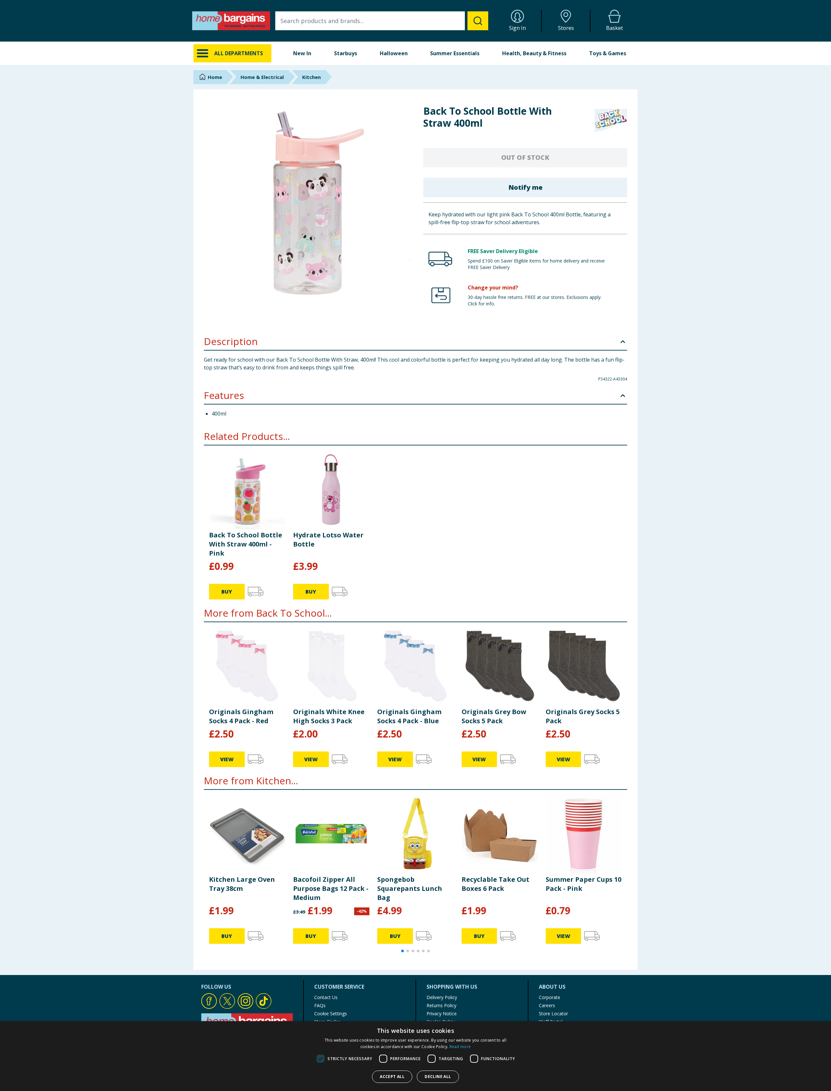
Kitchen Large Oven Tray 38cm (242, 884)
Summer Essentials (454, 53)
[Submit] (477, 20)
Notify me (525, 187)
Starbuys (345, 53)
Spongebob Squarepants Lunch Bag (409, 888)
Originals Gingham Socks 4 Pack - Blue (409, 716)
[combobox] (381, 20)
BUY (226, 591)
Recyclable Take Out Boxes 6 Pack (495, 884)
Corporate (549, 997)
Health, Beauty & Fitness (534, 53)
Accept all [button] (392, 1076)
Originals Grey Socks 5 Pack (583, 716)
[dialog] (415, 1056)
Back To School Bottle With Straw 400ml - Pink (245, 544)
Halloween (394, 53)
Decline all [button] (438, 1076)
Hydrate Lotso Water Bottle (328, 539)
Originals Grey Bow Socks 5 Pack (494, 716)
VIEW (227, 759)
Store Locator (553, 1013)
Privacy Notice (442, 1013)
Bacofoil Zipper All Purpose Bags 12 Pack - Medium (330, 888)
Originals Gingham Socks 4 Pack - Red (241, 716)
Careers (547, 1005)
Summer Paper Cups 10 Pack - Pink (583, 884)
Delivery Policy (442, 997)
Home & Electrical (262, 77)
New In (302, 53)
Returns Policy (441, 1005)
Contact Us (326, 997)
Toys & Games (607, 53)
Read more (460, 1046)
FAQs (320, 1005)
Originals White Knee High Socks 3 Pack (329, 716)
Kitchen (311, 77)
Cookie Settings (330, 1013)
